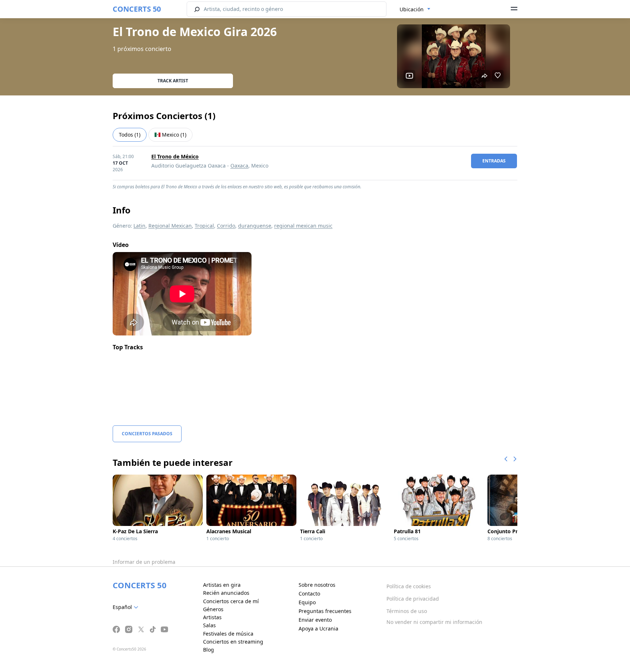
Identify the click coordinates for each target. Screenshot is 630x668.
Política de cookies (408, 586)
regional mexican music (303, 225)
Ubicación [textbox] (412, 9)
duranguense (254, 225)
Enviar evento (315, 619)
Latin (139, 225)
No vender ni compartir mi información (434, 621)
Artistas (212, 617)
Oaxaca (239, 165)
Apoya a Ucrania (318, 628)
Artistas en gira (222, 584)
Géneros (213, 609)
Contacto (309, 593)
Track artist (173, 81)
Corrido (226, 225)
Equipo (307, 602)
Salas (209, 625)
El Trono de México (175, 156)
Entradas (494, 161)
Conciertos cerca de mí (231, 601)
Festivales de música (228, 633)
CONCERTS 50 (137, 9)
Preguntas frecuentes (325, 611)
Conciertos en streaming (233, 641)
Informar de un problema (144, 561)
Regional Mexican (170, 225)
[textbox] (127, 607)
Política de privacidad (412, 598)
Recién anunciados (226, 592)
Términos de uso (406, 611)
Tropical (204, 225)
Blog (208, 649)
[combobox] (415, 9)
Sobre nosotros (317, 584)
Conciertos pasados (147, 434)
